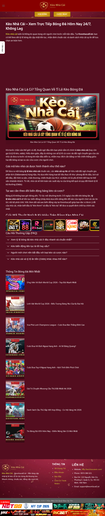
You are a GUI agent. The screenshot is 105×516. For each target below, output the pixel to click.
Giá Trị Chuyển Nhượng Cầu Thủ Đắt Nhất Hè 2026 (49, 389)
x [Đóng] (5, 502)
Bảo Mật (57, 476)
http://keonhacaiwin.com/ (92, 469)
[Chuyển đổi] (8, 240)
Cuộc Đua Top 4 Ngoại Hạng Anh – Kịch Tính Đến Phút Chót (53, 367)
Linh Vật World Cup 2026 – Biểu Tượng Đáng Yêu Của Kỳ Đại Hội (55, 304)
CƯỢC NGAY (62, 14)
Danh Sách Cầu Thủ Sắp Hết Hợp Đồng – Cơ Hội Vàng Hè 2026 (54, 410)
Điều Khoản (59, 472)
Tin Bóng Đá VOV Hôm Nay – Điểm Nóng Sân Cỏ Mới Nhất (52, 431)
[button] (2, 47)
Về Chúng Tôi (60, 468)
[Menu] (3, 6)
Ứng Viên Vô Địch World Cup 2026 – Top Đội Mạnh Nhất (51, 282)
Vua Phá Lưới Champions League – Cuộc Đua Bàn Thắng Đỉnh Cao (56, 325)
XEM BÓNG (42, 14)
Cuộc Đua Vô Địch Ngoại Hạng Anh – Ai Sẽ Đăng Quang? (51, 346)
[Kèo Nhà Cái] (52, 6)
